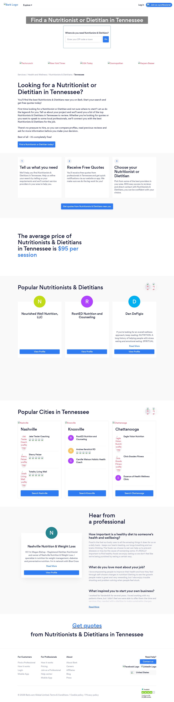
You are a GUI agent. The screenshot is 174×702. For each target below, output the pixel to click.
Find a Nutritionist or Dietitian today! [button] (36, 144)
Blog (68, 674)
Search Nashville (39, 493)
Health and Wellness (37, 74)
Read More (94, 606)
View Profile (39, 351)
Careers (70, 666)
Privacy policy (92, 694)
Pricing (44, 666)
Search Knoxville (87, 493)
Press (68, 677)
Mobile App (23, 674)
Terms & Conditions (59, 694)
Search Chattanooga (134, 493)
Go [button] (105, 39)
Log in (141, 4)
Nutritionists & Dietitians (60, 74)
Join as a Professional (51, 670)
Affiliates (70, 670)
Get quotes (87, 625)
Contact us (148, 661)
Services (22, 74)
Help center (46, 674)
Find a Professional (26, 662)
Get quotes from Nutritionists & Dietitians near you (87, 206)
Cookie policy (76, 694)
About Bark (71, 662)
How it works (24, 666)
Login (20, 670)
